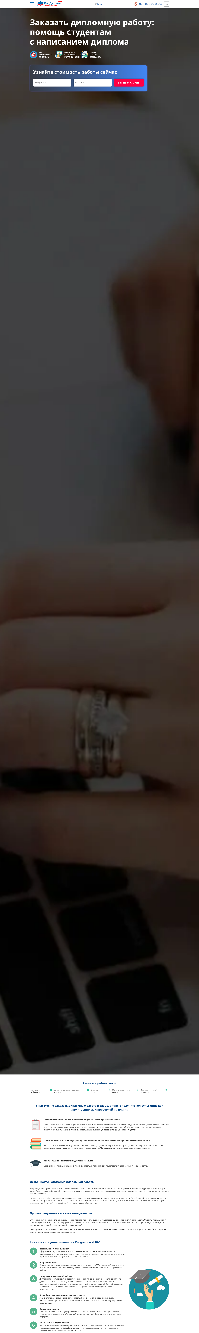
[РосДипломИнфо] (49, 4)
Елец (99, 4)
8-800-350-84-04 (150, 4)
